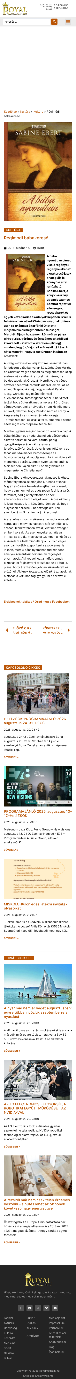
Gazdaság (10, 1328)
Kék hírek (32, 1328)
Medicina (9, 1343)
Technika (9, 1338)
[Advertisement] (38, 70)
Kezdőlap (10, 111)
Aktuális (9, 1323)
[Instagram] (38, 1308)
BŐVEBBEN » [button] (11, 757)
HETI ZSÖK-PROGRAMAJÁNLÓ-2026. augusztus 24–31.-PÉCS (35, 721)
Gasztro (9, 1353)
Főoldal (8, 1317)
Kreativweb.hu (44, 1375)
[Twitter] (46, 1308)
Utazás (31, 1323)
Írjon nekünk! (57, 1351)
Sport (7, 1348)
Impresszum (57, 1323)
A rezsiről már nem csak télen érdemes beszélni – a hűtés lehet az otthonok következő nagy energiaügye (37, 1204)
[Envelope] (55, 1308)
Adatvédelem (57, 1341)
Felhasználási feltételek (57, 1334)
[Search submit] (54, 22)
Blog (52, 1346)
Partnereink (56, 1328)
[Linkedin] (30, 1308)
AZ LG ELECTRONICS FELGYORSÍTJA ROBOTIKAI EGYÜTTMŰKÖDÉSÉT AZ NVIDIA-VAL (35, 1108)
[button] (68, 22)
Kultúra (25, 111)
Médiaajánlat (57, 1317)
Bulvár (8, 1358)
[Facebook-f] (21, 1308)
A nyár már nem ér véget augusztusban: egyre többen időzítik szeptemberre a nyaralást (38, 1012)
